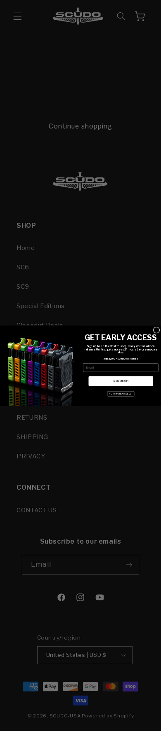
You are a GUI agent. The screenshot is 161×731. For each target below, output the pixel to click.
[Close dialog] (156, 330)
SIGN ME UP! (120, 380)
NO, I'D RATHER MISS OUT (121, 393)
